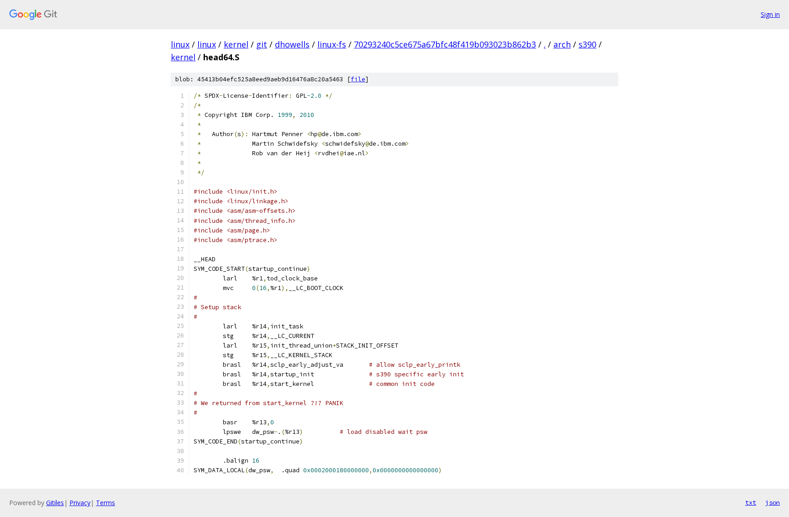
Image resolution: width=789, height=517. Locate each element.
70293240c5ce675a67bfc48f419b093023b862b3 (445, 44)
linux (180, 44)
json (772, 502)
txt (750, 502)
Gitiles (55, 502)
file (358, 79)
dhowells (292, 44)
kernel (236, 44)
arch (562, 44)
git (261, 44)
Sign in (770, 14)
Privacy (79, 502)
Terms (105, 502)
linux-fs (331, 44)
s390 (587, 44)
